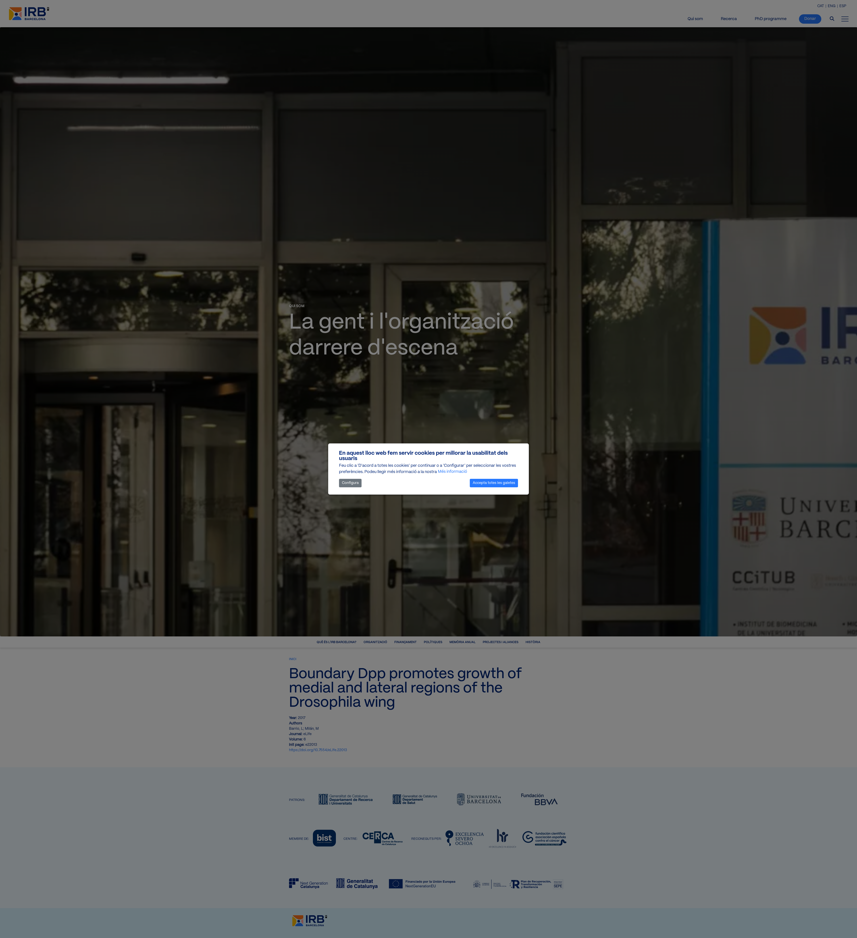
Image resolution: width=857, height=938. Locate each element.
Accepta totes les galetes (494, 483)
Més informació (452, 472)
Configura (350, 483)
